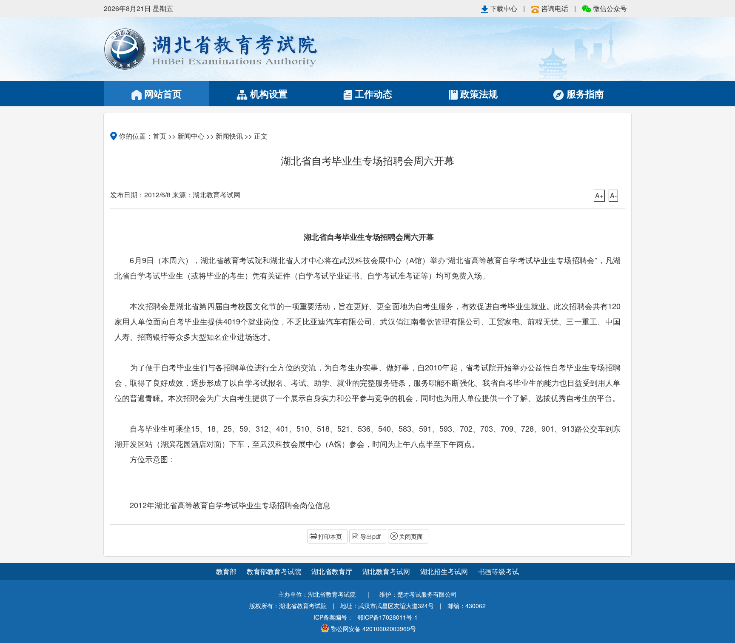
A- (613, 195)
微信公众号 (609, 8)
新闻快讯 (229, 136)
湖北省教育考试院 (236, 49)
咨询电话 (554, 8)
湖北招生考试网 (445, 571)
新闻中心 (191, 136)
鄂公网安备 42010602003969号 (373, 628)
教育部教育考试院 (275, 571)
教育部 (226, 571)
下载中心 (503, 8)
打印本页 (330, 536)
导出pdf (370, 536)
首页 (159, 136)
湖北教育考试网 (387, 571)
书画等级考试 (498, 571)
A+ (599, 195)
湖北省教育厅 (332, 571)
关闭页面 (411, 536)
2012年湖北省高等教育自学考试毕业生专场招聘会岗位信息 (230, 504)
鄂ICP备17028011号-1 (387, 617)
